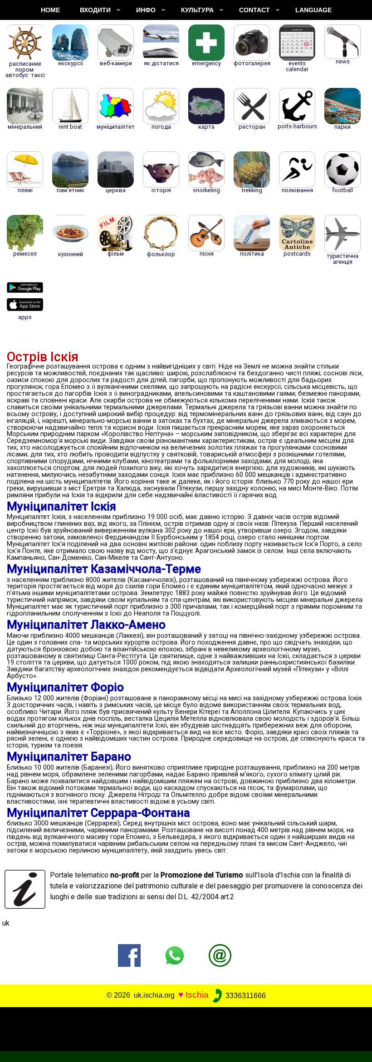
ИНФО (146, 10)
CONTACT (254, 10)
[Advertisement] (182, 1027)
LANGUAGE (313, 10)
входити (95, 10)
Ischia (197, 995)
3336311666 (245, 995)
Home (50, 10)
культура (197, 10)
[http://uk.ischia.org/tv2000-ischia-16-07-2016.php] (220, 955)
